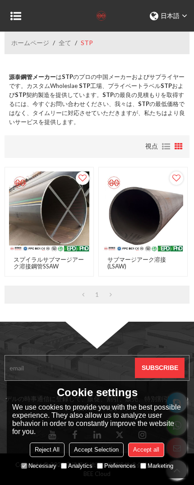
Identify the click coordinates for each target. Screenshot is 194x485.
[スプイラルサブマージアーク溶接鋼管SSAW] (49, 211)
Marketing (160, 465)
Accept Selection (96, 449)
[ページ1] (83, 294)
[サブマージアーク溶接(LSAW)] (143, 211)
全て (65, 42)
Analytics (80, 465)
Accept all (146, 449)
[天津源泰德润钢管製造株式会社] (97, 16)
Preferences (120, 465)
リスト (166, 146)
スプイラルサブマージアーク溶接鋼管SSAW (49, 263)
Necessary (42, 465)
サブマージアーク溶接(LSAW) (136, 263)
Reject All (47, 449)
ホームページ (30, 42)
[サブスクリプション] (160, 368)
